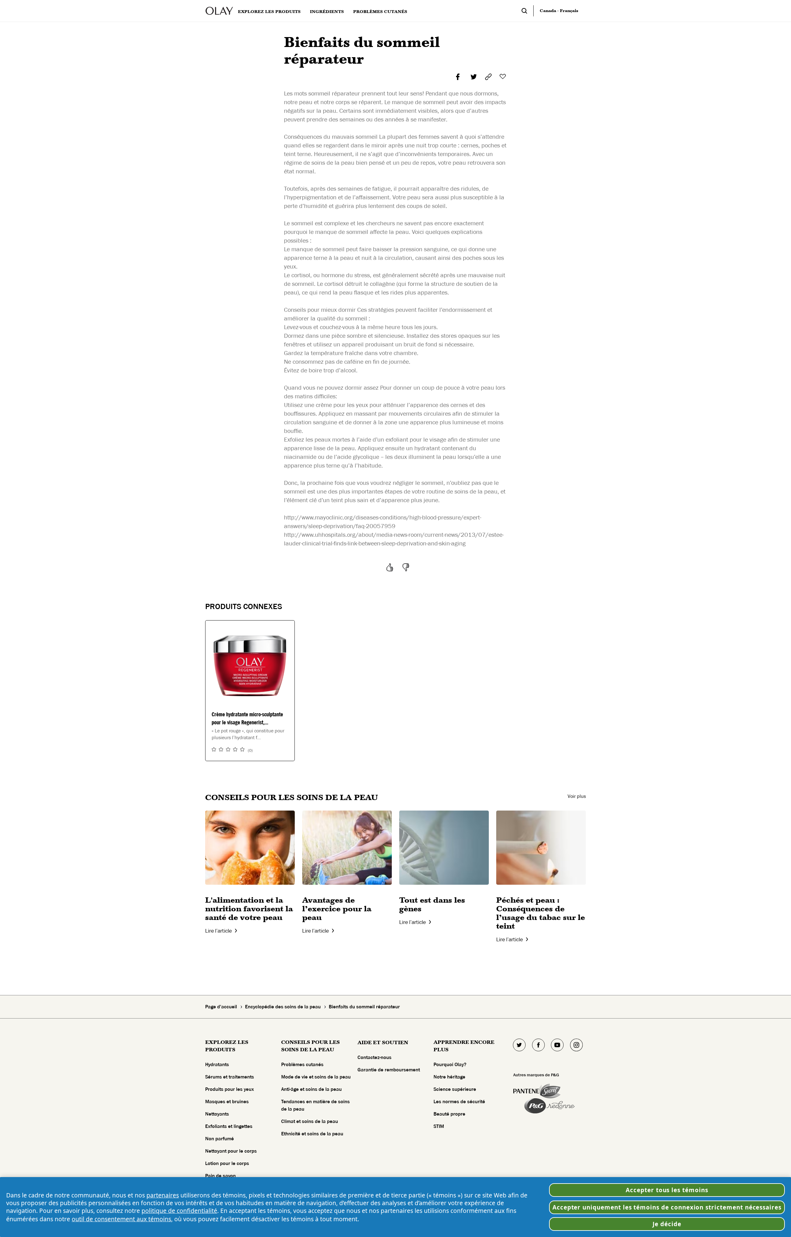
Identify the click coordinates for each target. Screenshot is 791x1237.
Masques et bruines (227, 1102)
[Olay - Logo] (219, 10)
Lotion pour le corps (227, 1163)
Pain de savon (220, 1176)
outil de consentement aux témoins (121, 1219)
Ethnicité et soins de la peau (312, 1134)
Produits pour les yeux (229, 1089)
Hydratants (217, 1064)
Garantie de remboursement (388, 1070)
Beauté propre (449, 1114)
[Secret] (549, 1091)
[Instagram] (576, 1045)
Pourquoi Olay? (450, 1064)
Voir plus (577, 796)
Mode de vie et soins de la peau (316, 1077)
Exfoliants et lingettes (228, 1126)
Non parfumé (219, 1139)
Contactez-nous (374, 1057)
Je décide (667, 1224)
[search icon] (527, 11)
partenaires (162, 1195)
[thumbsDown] (407, 567)
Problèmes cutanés (302, 1064)
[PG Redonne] (549, 1105)
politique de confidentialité (179, 1210)
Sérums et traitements (229, 1077)
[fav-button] (503, 77)
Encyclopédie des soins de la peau (283, 1007)
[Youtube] (557, 1045)
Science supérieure (455, 1089)
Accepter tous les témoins (667, 1190)
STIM (439, 1126)
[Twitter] (519, 1045)
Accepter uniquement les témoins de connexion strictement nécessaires (666, 1207)
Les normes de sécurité (459, 1102)
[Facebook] (538, 1045)
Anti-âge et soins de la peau (311, 1089)
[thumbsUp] (391, 567)
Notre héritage (449, 1077)
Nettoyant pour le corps (231, 1151)
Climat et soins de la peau (309, 1121)
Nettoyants (217, 1114)
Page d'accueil (221, 1007)
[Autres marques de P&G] (526, 1091)
